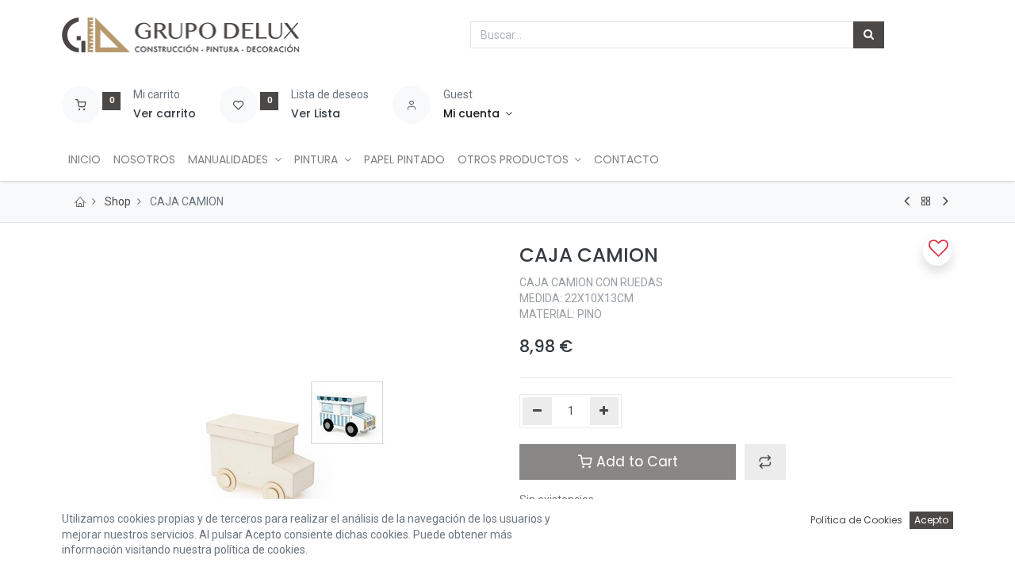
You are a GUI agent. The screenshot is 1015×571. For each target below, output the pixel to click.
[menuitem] (84, 160)
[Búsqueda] (868, 34)
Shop (118, 201)
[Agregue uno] (604, 411)
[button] (765, 461)
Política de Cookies (856, 520)
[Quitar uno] (537, 411)
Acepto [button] (931, 520)
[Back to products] (926, 201)
